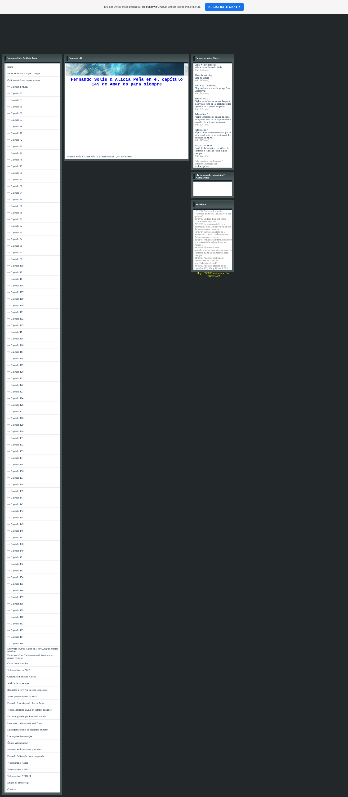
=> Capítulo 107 (15, 292)
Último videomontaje (17, 743)
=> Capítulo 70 (14, 133)
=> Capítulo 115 (15, 338)
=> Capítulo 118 (15, 358)
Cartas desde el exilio (17, 663)
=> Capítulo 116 (15, 345)
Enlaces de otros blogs (18, 782)
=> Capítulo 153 (15, 570)
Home (10, 67)
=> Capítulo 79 (14, 166)
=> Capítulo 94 (14, 239)
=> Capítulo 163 (15, 630)
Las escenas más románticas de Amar (24, 723)
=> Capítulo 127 (15, 411)
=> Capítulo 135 (15, 464)
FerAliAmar (126, 156)
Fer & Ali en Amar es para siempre (23, 73)
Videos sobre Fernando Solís (208, 67)
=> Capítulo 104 (15, 279)
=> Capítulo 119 (15, 365)
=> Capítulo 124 (15, 398)
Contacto (11, 789)
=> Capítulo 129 (15, 424)
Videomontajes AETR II (18, 769)
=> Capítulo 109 (15, 299)
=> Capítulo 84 (14, 192)
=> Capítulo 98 (14, 259)
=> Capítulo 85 (14, 199)
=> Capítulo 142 (15, 504)
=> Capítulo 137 (15, 477)
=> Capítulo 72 (14, 139)
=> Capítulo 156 (15, 590)
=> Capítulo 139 (15, 491)
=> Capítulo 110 (15, 305)
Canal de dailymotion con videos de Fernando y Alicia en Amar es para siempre (212, 151)
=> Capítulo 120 (15, 371)
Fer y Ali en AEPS (203, 145)
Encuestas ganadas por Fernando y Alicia (26, 716)
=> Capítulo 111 (15, 312)
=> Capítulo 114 (15, 332)
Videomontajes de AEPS (19, 670)
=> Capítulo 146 (15, 531)
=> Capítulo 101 (15, 272)
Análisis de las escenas (18, 683)
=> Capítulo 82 (14, 186)
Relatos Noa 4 (201, 130)
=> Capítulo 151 (15, 557)
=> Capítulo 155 (15, 584)
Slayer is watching (203, 75)
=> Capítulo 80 (14, 173)
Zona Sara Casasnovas (205, 85)
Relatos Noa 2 (201, 98)
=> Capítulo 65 (14, 106)
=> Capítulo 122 (15, 385)
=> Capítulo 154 (15, 577)
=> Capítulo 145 (15, 524)
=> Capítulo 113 (15, 325)
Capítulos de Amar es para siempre (23, 80)
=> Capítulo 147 (15, 537)
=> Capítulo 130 (15, 431)
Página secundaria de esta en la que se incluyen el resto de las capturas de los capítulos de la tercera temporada (213, 104)
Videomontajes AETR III (19, 776)
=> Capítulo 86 (14, 206)
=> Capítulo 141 (15, 497)
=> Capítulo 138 (15, 484)
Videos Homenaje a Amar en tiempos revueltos (29, 709)
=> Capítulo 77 (14, 153)
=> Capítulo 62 (14, 93)
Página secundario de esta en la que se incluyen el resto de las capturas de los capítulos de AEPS (213, 135)
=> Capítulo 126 (15, 405)
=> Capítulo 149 (15, 550)
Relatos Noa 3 (201, 114)
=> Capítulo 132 (15, 444)
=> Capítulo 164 (15, 637)
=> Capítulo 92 (14, 226)
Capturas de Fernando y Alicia (21, 676)
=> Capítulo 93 (14, 232)
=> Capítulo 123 (15, 391)
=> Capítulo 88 (14, 212)
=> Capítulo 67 (14, 120)
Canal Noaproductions (205, 64)
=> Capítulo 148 (15, 544)
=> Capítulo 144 (15, 517)
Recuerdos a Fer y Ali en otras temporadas (27, 690)
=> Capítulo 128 (15, 418)
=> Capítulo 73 (14, 146)
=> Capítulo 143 (15, 511)
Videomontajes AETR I (18, 762)
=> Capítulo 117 (15, 352)
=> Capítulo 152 (15, 564)
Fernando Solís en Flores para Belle (24, 749)
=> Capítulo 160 (15, 617)
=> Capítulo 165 (15, 643)
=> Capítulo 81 (14, 179)
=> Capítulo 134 (15, 458)
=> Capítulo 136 (15, 471)
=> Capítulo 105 (15, 285)
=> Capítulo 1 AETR (17, 86)
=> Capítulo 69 (14, 126)
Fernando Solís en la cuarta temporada (25, 756)
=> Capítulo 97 (14, 252)
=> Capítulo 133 (15, 451)
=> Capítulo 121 (15, 378)
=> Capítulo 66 (14, 113)
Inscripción (203, 166)
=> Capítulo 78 (14, 159)
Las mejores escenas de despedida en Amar (27, 729)
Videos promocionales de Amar (22, 696)
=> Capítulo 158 (15, 603)
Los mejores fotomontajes (19, 736)
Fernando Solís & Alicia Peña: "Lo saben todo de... (91, 156)
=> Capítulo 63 (14, 100)
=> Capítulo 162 (15, 623)
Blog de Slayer (202, 77)
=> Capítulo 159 (15, 610)
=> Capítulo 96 (14, 246)
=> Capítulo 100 (15, 265)
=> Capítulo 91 (14, 219)
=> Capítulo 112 (15, 318)
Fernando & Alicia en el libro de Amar (25, 703)
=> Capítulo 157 (15, 597)
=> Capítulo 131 (15, 438)
